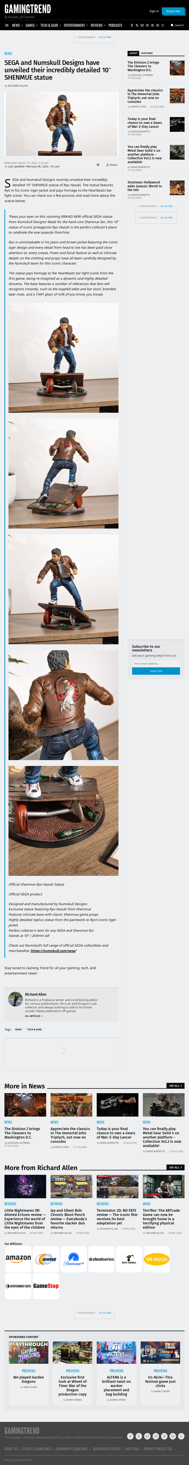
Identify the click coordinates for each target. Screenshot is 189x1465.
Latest (133, 53)
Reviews (10, 1203)
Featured (147, 53)
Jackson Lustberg (142, 75)
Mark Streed (74, 1399)
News (8, 53)
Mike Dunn (30, 1387)
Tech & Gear (34, 1029)
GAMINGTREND (22, 1460)
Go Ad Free (105, 37)
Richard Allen (18, 85)
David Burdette (140, 131)
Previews (28, 1370)
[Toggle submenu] (21, 25)
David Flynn (138, 106)
